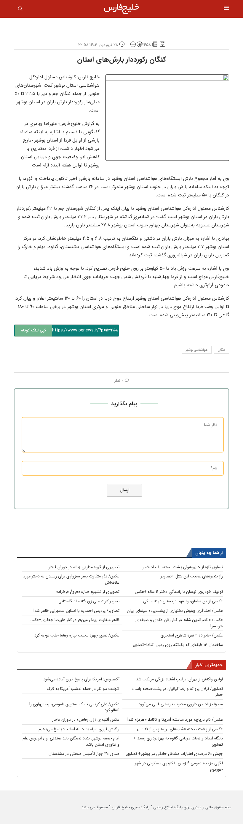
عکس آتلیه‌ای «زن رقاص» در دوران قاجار (85, 719)
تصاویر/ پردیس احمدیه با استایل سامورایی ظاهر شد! (76, 610)
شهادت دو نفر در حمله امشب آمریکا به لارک (83, 688)
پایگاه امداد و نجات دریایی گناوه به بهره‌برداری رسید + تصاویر (178, 741)
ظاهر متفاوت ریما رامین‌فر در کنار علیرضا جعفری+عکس (74, 620)
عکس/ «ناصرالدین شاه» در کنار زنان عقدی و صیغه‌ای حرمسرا (179, 623)
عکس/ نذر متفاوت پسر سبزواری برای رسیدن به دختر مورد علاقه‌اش (71, 579)
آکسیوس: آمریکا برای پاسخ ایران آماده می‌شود (81, 679)
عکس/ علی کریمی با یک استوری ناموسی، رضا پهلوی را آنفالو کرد (74, 707)
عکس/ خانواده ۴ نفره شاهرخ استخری (192, 635)
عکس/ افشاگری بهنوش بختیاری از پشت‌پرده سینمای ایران (175, 610)
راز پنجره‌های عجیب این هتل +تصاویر (192, 576)
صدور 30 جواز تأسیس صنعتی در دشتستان (84, 753)
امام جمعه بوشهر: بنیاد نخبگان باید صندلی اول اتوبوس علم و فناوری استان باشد (71, 741)
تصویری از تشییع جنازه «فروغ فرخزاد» (87, 591)
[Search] (20, 10)
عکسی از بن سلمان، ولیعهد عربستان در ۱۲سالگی (183, 601)
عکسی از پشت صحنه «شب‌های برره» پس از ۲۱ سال (180, 729)
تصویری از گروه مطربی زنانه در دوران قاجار (83, 567)
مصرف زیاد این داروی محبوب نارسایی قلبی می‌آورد (181, 704)
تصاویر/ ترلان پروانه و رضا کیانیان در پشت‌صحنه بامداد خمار (177, 691)
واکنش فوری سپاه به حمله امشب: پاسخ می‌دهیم (79, 729)
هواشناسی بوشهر (197, 350)
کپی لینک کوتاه (33, 330)
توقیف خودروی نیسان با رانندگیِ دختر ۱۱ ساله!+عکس (179, 591)
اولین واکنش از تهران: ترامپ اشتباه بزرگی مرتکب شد (179, 679)
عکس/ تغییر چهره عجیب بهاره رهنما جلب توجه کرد (76, 635)
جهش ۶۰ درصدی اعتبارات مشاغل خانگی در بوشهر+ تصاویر (174, 753)
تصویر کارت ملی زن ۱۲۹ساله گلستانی (88, 601)
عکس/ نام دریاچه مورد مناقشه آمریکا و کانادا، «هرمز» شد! (175, 719)
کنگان (221, 350)
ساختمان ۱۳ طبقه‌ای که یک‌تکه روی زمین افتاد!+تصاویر (178, 645)
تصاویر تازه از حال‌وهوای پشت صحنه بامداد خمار (182, 567)
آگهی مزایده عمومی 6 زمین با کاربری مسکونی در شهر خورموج (179, 766)
